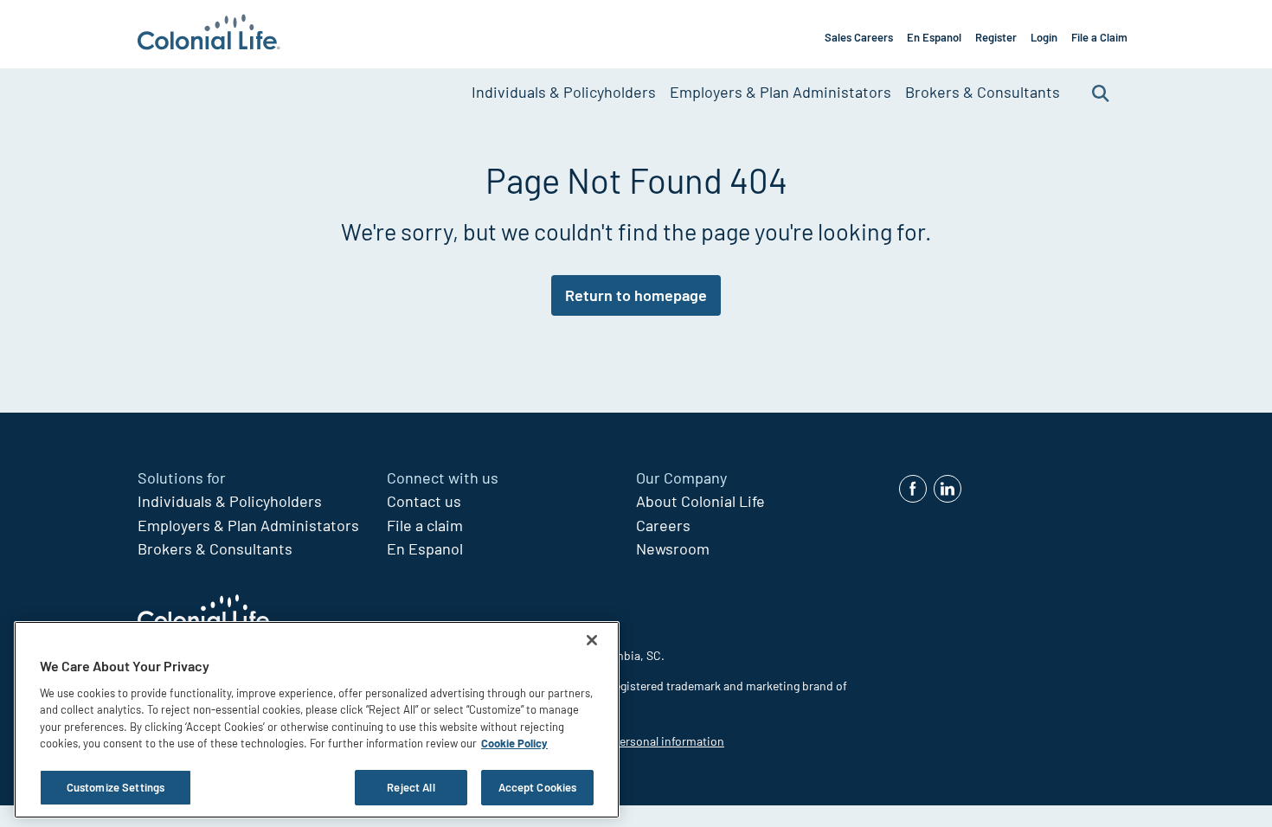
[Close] (592, 640)
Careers (663, 525)
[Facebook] (913, 489)
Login (1044, 37)
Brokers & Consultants (982, 91)
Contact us (424, 500)
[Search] (1100, 92)
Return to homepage (636, 295)
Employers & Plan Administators (780, 91)
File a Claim (1099, 37)
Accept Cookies (537, 787)
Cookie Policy (514, 744)
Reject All (410, 787)
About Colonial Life (700, 500)
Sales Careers (859, 37)
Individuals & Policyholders (564, 91)
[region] (317, 719)
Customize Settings (115, 787)
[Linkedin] (947, 489)
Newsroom (673, 548)
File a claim (425, 525)
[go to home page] (209, 34)
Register (996, 37)
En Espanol (934, 37)
